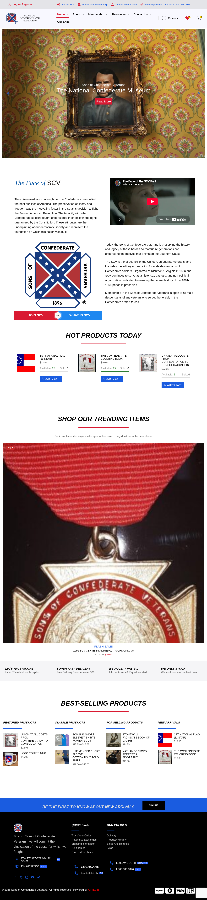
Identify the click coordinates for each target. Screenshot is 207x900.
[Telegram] (38, 877)
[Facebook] (15, 877)
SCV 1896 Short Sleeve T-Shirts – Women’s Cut (85, 737)
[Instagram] (26, 877)
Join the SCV (67, 4)
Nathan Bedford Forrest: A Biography (134, 754)
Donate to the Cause (126, 4)
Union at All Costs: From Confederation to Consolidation (34, 739)
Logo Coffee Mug (33, 753)
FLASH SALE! (103, 646)
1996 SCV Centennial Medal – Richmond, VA (103, 650)
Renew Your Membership (95, 4)
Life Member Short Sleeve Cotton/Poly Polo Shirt (86, 756)
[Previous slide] (9, 94)
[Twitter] (21, 877)
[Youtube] (32, 877)
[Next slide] (198, 94)
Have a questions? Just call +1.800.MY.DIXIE (167, 4)
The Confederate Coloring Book (114, 357)
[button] (20, 4)
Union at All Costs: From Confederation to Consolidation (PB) (175, 360)
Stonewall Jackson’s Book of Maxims (136, 737)
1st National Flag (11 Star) (52, 357)
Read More (103, 97)
